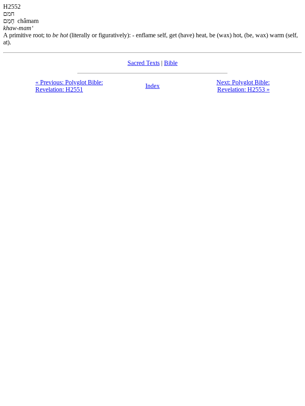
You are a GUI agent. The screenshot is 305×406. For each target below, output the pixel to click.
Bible (171, 62)
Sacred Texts (143, 62)
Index (152, 85)
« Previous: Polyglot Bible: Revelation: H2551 (69, 86)
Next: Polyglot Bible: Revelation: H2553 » (243, 86)
